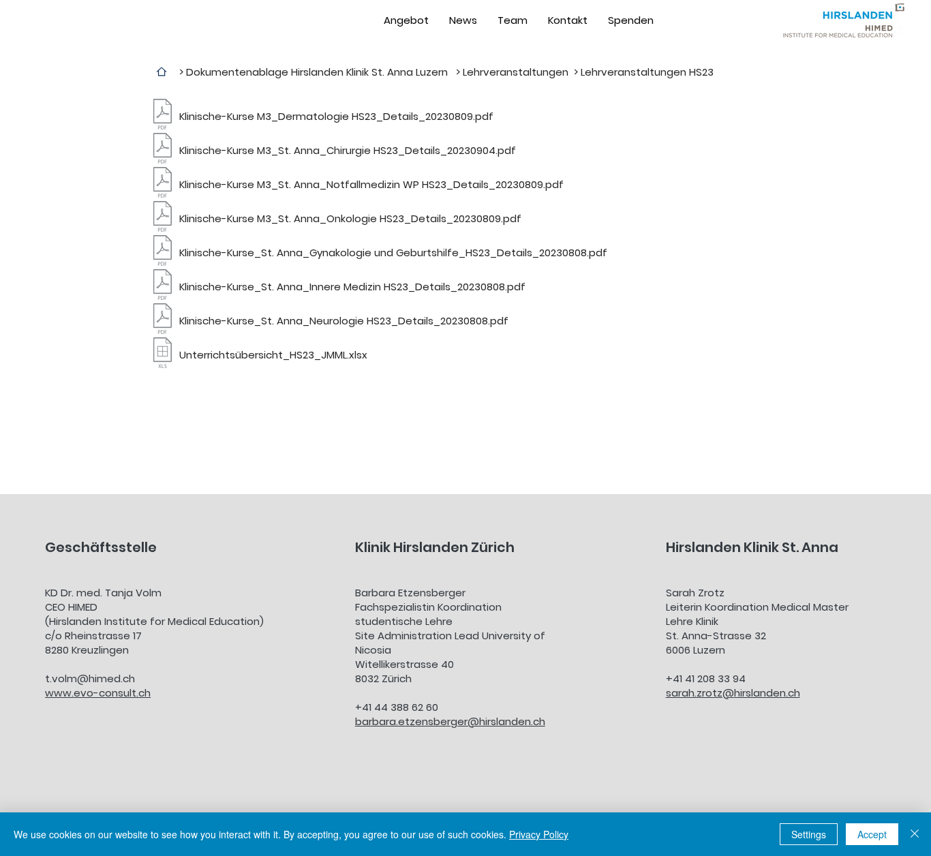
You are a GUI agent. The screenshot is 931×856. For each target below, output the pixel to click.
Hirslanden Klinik (724, 547)
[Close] (914, 834)
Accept (872, 834)
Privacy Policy (538, 834)
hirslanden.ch (767, 693)
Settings (808, 834)
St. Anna (810, 547)
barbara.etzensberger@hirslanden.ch (450, 721)
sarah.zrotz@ (700, 693)
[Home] (161, 71)
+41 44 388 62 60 (396, 707)
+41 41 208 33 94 (706, 678)
